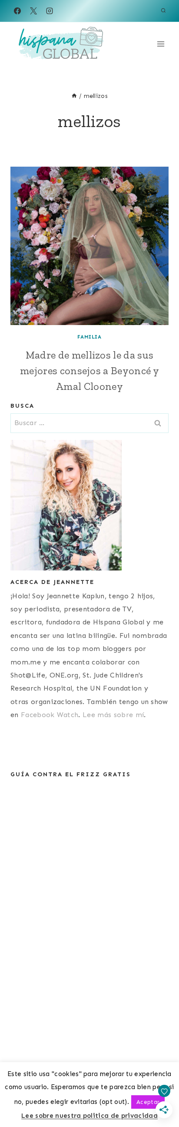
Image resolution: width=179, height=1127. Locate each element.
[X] (33, 11)
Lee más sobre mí (113, 715)
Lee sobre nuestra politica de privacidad (89, 1116)
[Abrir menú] (160, 43)
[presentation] (89, 246)
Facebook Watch (49, 715)
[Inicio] (74, 96)
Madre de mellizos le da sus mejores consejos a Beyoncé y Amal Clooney (89, 370)
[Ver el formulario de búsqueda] (163, 11)
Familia (89, 337)
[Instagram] (49, 11)
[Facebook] (17, 11)
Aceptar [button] (147, 1102)
